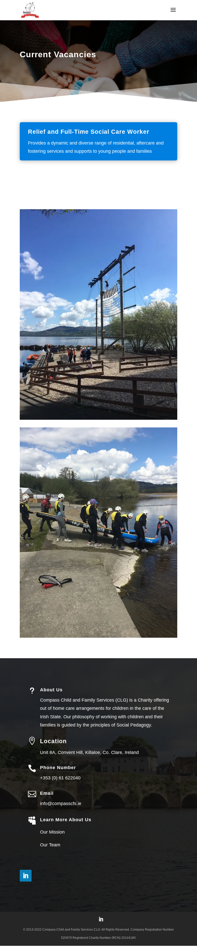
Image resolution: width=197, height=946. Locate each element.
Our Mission (52, 832)
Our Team (50, 844)
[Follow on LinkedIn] (26, 876)
